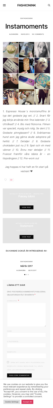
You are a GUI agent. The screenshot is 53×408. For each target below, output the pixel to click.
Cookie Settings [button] (11, 402)
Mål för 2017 (26, 266)
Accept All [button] (27, 402)
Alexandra (13, 34)
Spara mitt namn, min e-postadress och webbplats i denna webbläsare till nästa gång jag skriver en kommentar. (25, 366)
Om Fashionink (26, 18)
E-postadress (12, 341)
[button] (25, 274)
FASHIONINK (26, 5)
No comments (38, 34)
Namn (9, 331)
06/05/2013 (25, 34)
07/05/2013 (32, 230)
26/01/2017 (32, 270)
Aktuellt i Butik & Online (20, 194)
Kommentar (12, 301)
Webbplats (11, 352)
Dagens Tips (38, 194)
